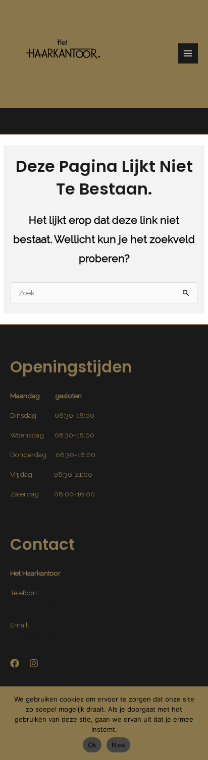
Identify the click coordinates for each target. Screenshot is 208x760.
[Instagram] (33, 663)
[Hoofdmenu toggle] (188, 53)
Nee (118, 745)
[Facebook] (14, 663)
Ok (92, 745)
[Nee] (195, 723)
